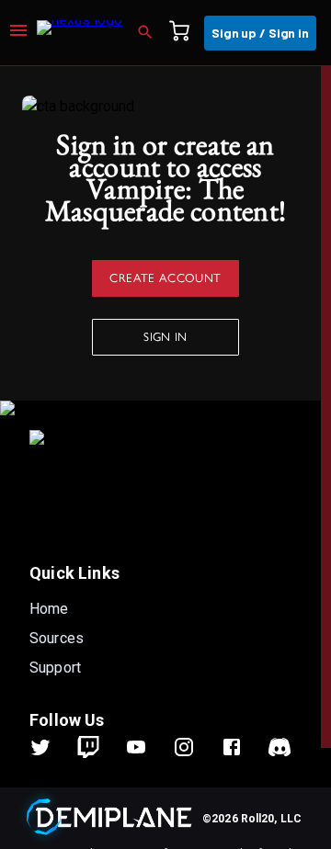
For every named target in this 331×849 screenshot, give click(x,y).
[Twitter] (51, 747)
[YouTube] (147, 747)
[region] (165, 457)
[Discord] (279, 747)
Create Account (165, 277)
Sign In (165, 336)
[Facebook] (243, 747)
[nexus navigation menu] (18, 33)
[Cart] (184, 33)
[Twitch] (88, 747)
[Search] (151, 33)
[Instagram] (195, 747)
